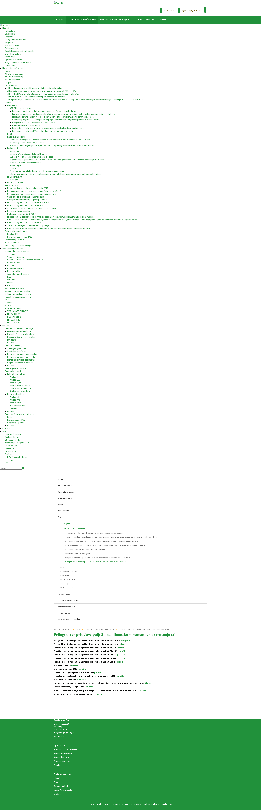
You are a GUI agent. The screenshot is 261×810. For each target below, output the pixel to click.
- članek (74, 665)
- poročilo (81, 679)
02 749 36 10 (169, 10)
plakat (123, 644)
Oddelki (57, 765)
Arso (56, 782)
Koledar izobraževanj (63, 753)
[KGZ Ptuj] (58, 3)
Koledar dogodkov (61, 757)
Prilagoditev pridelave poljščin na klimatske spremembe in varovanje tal (114, 634)
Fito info (57, 778)
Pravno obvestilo (136, 804)
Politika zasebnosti (151, 804)
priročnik (98, 694)
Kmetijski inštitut (61, 786)
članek (148, 683)
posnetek (142, 690)
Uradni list (58, 794)
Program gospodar (62, 761)
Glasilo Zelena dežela (63, 790)
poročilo (122, 648)
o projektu (125, 641)
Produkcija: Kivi (167, 804)
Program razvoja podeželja (65, 749)
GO (23, 468)
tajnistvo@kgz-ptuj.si (191, 10)
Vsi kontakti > (59, 736)
